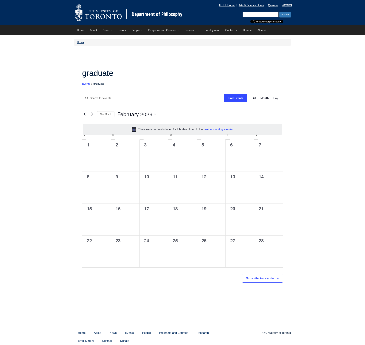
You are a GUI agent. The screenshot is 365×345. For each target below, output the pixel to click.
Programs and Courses (162, 30)
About (93, 30)
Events (122, 30)
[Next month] (92, 114)
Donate (247, 30)
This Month (105, 114)
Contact (230, 30)
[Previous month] (84, 114)
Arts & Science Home (251, 5)
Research (191, 30)
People (136, 30)
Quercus (273, 5)
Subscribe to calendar (260, 278)
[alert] (182, 129)
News (106, 30)
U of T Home (227, 5)
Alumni (261, 30)
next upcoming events (218, 129)
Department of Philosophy (157, 14)
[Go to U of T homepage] (98, 12)
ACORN (287, 5)
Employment (212, 30)
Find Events (235, 98)
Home (80, 30)
